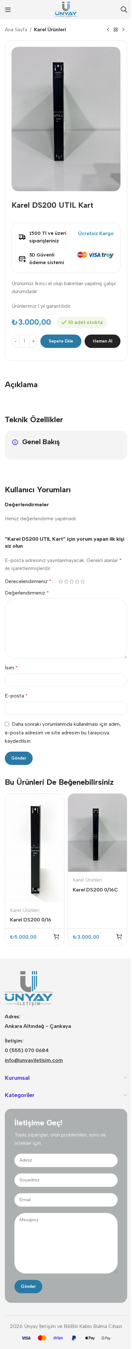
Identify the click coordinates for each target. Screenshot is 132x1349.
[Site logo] (66, 9)
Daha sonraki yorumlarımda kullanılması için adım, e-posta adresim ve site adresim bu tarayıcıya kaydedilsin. (63, 732)
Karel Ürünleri (50, 29)
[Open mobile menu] (8, 9)
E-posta (16, 696)
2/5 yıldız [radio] (66, 581)
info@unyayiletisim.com (34, 1060)
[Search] (124, 9)
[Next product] (123, 30)
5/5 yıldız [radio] (82, 581)
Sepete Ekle (61, 341)
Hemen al (102, 341)
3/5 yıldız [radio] (71, 581)
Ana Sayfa (16, 29)
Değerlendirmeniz (27, 593)
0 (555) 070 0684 (27, 1050)
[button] (56, 936)
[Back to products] (116, 30)
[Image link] (29, 988)
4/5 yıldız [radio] (77, 581)
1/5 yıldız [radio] (60, 581)
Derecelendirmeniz (28, 581)
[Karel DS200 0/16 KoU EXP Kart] (34, 848)
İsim (11, 668)
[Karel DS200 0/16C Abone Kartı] (97, 833)
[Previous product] (108, 30)
